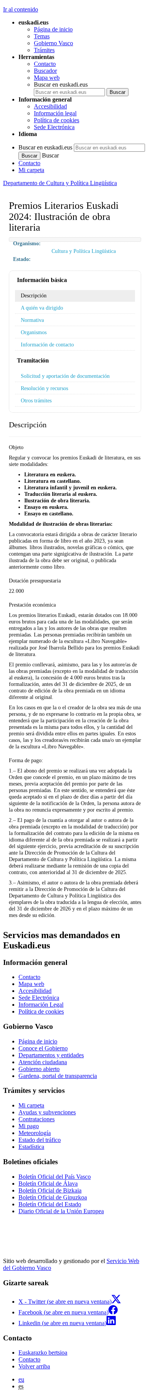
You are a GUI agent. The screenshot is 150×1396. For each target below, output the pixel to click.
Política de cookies (56, 120)
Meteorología (34, 1133)
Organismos (34, 332)
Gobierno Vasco (53, 43)
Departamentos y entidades (51, 1055)
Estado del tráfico (39, 1140)
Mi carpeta (31, 170)
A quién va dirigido (42, 308)
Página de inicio (53, 29)
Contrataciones (36, 1119)
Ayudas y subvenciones (47, 1112)
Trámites (44, 50)
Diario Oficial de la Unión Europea (61, 1211)
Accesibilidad (50, 106)
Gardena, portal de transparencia (57, 1076)
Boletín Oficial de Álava (48, 1183)
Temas (42, 36)
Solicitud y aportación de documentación (65, 376)
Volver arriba (34, 1366)
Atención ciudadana (42, 1062)
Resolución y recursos (44, 388)
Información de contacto (47, 344)
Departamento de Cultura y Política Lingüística (60, 183)
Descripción (34, 295)
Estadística (31, 1146)
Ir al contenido (20, 9)
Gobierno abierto (39, 1069)
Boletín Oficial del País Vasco (54, 1176)
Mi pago (28, 1126)
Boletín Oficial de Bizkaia (50, 1190)
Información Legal (40, 1004)
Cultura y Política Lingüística (84, 251)
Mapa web (47, 77)
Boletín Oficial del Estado (49, 1204)
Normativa (32, 320)
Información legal (55, 113)
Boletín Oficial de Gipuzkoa (52, 1197)
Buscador (45, 70)
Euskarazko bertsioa (42, 1352)
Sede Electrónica (54, 127)
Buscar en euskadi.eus (61, 84)
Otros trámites (36, 400)
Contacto (45, 64)
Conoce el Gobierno (43, 1048)
